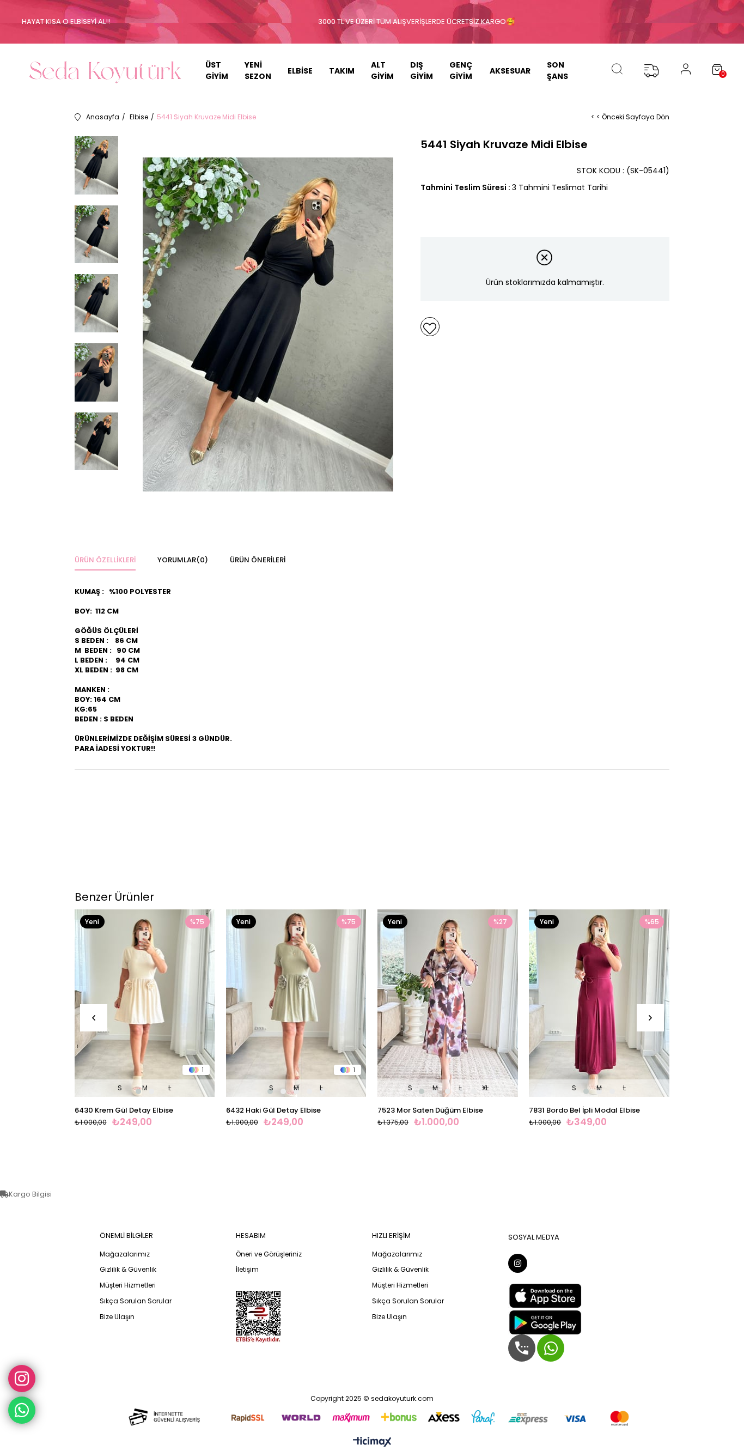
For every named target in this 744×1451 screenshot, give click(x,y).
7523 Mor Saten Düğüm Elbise (430, 1110)
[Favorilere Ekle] (430, 326)
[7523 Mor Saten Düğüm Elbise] (447, 1002)
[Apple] (545, 1296)
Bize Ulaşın (117, 1317)
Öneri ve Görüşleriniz (269, 1254)
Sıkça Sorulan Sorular (136, 1301)
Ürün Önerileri (257, 560)
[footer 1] (372, 1416)
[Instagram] (517, 1263)
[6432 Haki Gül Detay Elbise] (296, 1002)
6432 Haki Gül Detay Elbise (273, 1110)
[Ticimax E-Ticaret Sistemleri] (372, 1442)
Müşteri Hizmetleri (128, 1285)
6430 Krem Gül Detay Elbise (124, 1110)
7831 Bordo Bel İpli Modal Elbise (584, 1110)
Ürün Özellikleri (105, 560)
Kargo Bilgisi (30, 1194)
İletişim (247, 1269)
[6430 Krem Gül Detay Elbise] (145, 1002)
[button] (138, 1091)
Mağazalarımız (125, 1254)
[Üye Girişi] (686, 70)
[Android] (545, 1322)
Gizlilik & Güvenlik (128, 1269)
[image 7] (258, 1317)
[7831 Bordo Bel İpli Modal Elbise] (599, 1002)
